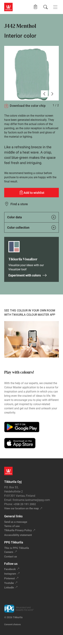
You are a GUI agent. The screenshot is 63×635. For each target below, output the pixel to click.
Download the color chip (28, 105)
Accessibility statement (18, 535)
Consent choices (12, 624)
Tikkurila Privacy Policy (18, 530)
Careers (8, 552)
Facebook (10, 569)
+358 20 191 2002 (24, 504)
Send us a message (15, 521)
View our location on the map (21, 508)
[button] (35, 7)
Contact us (10, 556)
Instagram (10, 573)
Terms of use (12, 526)
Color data (14, 217)
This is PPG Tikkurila (16, 548)
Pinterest (9, 578)
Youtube (9, 583)
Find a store (19, 204)
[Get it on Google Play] (21, 427)
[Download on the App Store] (20, 443)
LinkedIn (9, 587)
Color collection (18, 227)
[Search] (45, 7)
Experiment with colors (24, 275)
